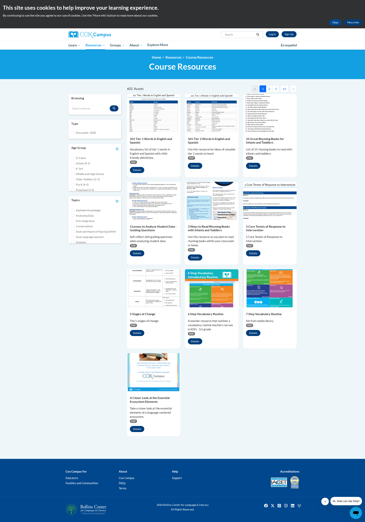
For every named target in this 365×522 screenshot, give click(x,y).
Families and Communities (82, 483)
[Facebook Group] (299, 506)
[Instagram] (286, 506)
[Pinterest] (279, 506)
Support (177, 478)
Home (156, 57)
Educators (72, 478)
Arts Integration (85, 220)
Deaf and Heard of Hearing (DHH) (96, 231)
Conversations (84, 226)
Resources (174, 57)
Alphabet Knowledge (88, 210)
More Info (353, 22)
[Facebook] (266, 506)
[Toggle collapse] (117, 148)
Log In (272, 34)
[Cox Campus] (104, 34)
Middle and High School (90, 174)
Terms (122, 488)
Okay (335, 22)
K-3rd (79, 168)
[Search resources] (114, 108)
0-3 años (81, 158)
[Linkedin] (293, 506)
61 (284, 89)
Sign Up (289, 34)
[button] (258, 34)
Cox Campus (126, 478)
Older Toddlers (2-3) (88, 179)
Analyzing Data (85, 215)
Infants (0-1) (83, 163)
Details (137, 170)
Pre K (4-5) (82, 184)
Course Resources (199, 57)
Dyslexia (81, 242)
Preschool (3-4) (85, 189)
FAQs (122, 483)
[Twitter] (273, 506)
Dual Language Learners (90, 236)
